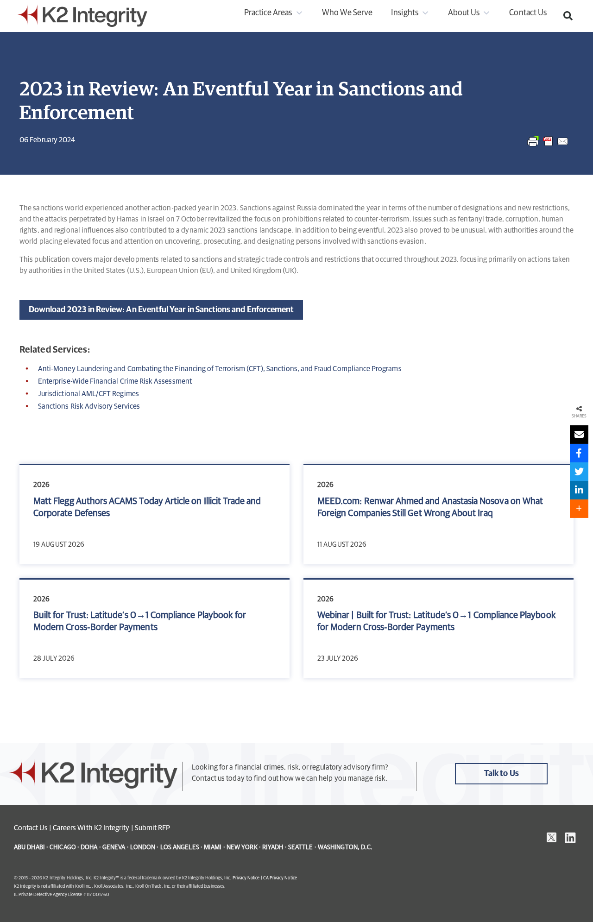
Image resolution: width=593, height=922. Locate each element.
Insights (404, 13)
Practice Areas (268, 13)
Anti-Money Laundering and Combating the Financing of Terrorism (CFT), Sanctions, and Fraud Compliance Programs (220, 369)
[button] (568, 15)
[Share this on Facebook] (579, 453)
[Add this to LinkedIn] (579, 490)
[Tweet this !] (579, 471)
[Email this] (579, 434)
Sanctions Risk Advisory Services (89, 406)
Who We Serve (347, 13)
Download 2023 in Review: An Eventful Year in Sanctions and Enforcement (161, 310)
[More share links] (579, 508)
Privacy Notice (246, 878)
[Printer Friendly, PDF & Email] (548, 146)
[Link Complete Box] (154, 514)
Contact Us (528, 13)
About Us (463, 13)
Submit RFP (152, 828)
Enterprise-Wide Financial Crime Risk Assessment (115, 381)
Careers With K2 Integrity (91, 828)
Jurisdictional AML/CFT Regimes (88, 394)
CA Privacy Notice (280, 878)
